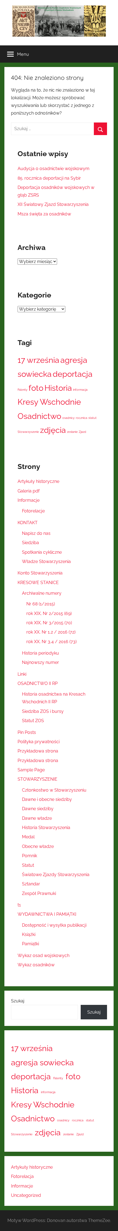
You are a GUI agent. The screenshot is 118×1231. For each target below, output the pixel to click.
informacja (80, 389)
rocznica (81, 417)
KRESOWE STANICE (38, 582)
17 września (38, 360)
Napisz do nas (36, 533)
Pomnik (29, 855)
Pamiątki (30, 943)
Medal (28, 836)
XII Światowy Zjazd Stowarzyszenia (53, 204)
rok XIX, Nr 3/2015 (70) (49, 622)
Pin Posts (27, 732)
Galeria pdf (29, 491)
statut (92, 417)
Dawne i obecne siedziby (47, 799)
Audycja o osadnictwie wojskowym (53, 168)
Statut (28, 865)
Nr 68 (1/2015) (40, 603)
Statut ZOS (33, 720)
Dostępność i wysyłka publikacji (54, 925)
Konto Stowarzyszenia (40, 573)
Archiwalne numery (41, 593)
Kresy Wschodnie (49, 402)
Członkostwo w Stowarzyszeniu (54, 790)
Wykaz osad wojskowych (43, 955)
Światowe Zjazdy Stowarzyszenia (55, 874)
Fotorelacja (22, 1176)
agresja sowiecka (42, 1062)
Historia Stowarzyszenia (46, 827)
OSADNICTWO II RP (38, 683)
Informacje (29, 500)
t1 (19, 905)
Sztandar (31, 883)
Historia (58, 388)
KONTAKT (28, 522)
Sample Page (31, 769)
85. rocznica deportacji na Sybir (49, 178)
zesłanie (72, 431)
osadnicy (68, 417)
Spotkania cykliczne (42, 552)
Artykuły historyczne (38, 481)
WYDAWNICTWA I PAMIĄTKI (47, 914)
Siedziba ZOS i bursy (43, 711)
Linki (22, 674)
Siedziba (30, 542)
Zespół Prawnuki (39, 893)
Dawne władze (37, 818)
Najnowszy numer (40, 662)
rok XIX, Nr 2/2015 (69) (49, 613)
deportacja (72, 374)
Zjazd (82, 431)
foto (36, 388)
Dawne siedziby (38, 808)
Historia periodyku (40, 653)
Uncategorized (26, 1195)
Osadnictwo (39, 416)
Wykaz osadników (36, 964)
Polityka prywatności (39, 741)
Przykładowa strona (38, 751)
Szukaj (17, 1001)
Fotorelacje (33, 511)
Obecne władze (38, 846)
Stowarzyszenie (28, 431)
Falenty (22, 389)
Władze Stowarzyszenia (46, 561)
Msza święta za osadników (44, 214)
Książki (28, 934)
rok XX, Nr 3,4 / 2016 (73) (51, 641)
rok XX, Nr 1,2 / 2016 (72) (50, 632)
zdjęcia (53, 430)
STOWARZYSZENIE (37, 779)
